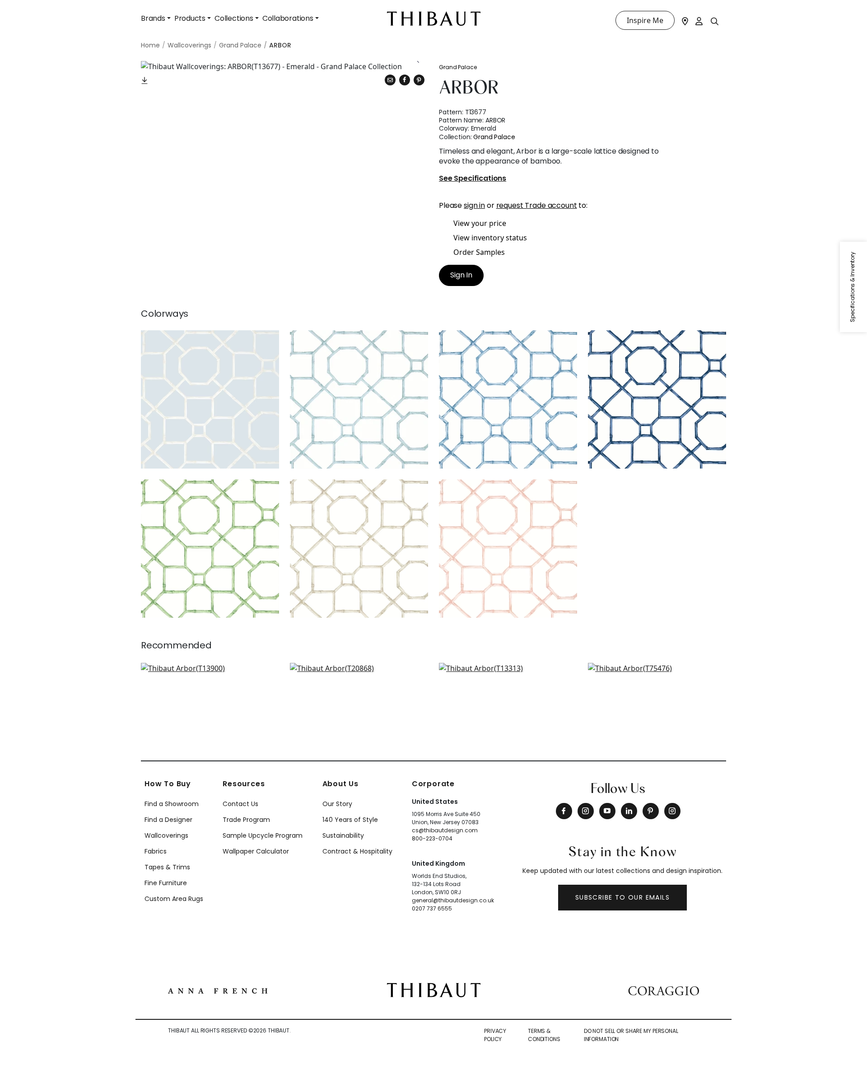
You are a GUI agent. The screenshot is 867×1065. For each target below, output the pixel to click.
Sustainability (343, 835)
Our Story (337, 803)
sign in (474, 205)
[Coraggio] (663, 990)
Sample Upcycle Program (263, 835)
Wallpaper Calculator (256, 851)
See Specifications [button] (472, 178)
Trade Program (246, 819)
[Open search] (715, 21)
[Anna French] (217, 990)
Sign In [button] (461, 275)
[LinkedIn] (629, 811)
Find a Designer (168, 819)
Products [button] (189, 18)
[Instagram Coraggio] (672, 811)
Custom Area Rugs (173, 898)
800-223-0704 (432, 838)
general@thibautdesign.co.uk (453, 900)
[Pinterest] (419, 80)
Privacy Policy (495, 1035)
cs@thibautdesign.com (445, 830)
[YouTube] (607, 811)
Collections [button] (233, 18)
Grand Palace (458, 67)
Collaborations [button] (287, 18)
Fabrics (155, 851)
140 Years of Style (350, 819)
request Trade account (536, 205)
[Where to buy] (685, 20)
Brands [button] (153, 18)
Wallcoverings (166, 835)
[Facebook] (564, 811)
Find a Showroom (171, 803)
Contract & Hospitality (357, 851)
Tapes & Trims (167, 867)
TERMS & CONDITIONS (544, 1035)
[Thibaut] (433, 989)
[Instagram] (586, 811)
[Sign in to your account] (699, 20)
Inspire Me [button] (645, 20)
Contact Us (240, 803)
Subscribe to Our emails (622, 897)
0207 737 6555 (432, 908)
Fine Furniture (165, 882)
